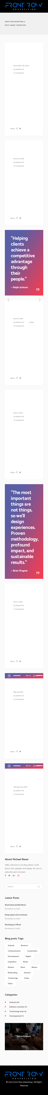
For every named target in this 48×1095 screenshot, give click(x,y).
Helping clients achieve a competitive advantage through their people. (23, 259)
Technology (13, 978)
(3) (17, 1011)
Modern (11, 967)
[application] (25, 675)
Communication (14, 951)
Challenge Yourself (20, 779)
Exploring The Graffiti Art (22, 402)
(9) (18, 1007)
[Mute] (34, 675)
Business (24, 945)
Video (10, 983)
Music (23, 967)
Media (25, 961)
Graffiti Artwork (18, 593)
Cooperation (32, 951)
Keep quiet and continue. (16, 914)
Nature (34, 967)
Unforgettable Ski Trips (25, 150)
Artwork (11, 945)
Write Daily (21, 686)
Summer (27, 972)
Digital (28, 956)
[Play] (9, 675)
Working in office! (13, 924)
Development (13, 956)
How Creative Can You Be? (23, 55)
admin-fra (20, 69)
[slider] (39, 675)
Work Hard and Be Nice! (15, 905)
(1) (16, 1016)
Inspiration (12, 961)
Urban (26, 978)
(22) (14, 1002)
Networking (12, 972)
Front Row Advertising (14, 22)
